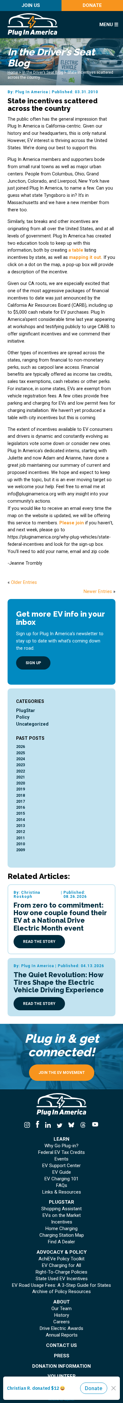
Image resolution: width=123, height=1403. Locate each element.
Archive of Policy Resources (61, 1291)
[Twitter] (59, 1125)
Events (61, 1159)
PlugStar (25, 710)
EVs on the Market (62, 1215)
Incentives (61, 1222)
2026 (20, 746)
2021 (20, 777)
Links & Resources (61, 1192)
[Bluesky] (71, 1125)
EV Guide (61, 1172)
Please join (71, 522)
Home (13, 72)
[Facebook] (37, 1125)
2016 (20, 807)
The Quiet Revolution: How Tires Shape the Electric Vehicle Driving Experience (59, 982)
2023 (20, 764)
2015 (20, 813)
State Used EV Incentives (62, 1278)
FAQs (61, 1185)
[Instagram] (28, 1125)
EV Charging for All (61, 1265)
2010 (20, 843)
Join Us (30, 5)
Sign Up (33, 663)
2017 (20, 801)
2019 (20, 789)
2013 (20, 825)
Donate (92, 5)
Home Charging (61, 1228)
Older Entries (24, 582)
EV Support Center (61, 1165)
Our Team (61, 1308)
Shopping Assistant (61, 1208)
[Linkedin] (48, 1125)
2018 (20, 795)
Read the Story (39, 941)
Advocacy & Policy (62, 1252)
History (61, 1315)
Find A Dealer (61, 1242)
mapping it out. (85, 257)
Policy (22, 717)
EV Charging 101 (61, 1179)
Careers (61, 1322)
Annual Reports (62, 1335)
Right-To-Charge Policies (61, 1272)
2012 (20, 831)
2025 (20, 752)
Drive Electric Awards (61, 1328)
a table (75, 250)
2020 (20, 783)
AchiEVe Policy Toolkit (61, 1259)
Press (61, 1356)
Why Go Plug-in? (61, 1146)
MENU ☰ (108, 24)
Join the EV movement (61, 1072)
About (61, 1302)
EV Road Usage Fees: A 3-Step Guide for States (61, 1285)
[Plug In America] (48, 24)
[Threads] (83, 1125)
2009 (20, 849)
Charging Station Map (61, 1235)
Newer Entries (98, 591)
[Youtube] (94, 1125)
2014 (20, 819)
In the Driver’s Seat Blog (42, 72)
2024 (20, 758)
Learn (61, 1139)
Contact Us (61, 1345)
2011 (20, 838)
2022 (20, 771)
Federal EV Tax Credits (61, 1152)
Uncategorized (32, 724)
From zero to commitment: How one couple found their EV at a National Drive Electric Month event (60, 916)
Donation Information (61, 1366)
